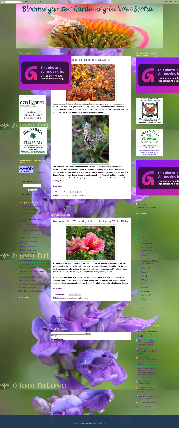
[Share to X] (76, 192)
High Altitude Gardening (148, 396)
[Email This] (71, 192)
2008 (141, 311)
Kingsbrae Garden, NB (28, 254)
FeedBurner (37, 194)
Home (91, 317)
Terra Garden (144, 358)
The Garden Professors (28, 287)
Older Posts (124, 317)
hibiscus (62, 298)
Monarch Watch (25, 257)
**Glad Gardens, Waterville (30, 206)
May (143, 283)
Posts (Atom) (66, 323)
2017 (141, 217)
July (143, 276)
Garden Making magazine (29, 234)
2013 (141, 233)
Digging (141, 330)
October (144, 268)
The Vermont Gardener (147, 403)
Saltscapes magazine (27, 280)
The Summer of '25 (145, 398)
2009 (141, 308)
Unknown (142, 204)
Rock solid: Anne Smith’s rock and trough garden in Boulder (148, 334)
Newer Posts (57, 317)
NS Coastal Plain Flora (28, 261)
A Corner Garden (145, 407)
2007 (141, 315)
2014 (141, 229)
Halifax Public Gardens (28, 237)
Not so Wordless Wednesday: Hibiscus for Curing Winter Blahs (90, 221)
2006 (141, 319)
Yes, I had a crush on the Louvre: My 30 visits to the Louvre (148, 362)
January (144, 299)
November (145, 247)
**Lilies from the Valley (28, 210)
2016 (141, 221)
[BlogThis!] (73, 192)
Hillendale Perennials (27, 250)
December (145, 244)
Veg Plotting (143, 349)
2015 (141, 225)
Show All (157, 410)
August (144, 272)
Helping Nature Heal (27, 246)
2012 (141, 237)
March (144, 291)
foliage (71, 195)
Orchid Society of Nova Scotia (31, 277)
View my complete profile (146, 208)
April (143, 287)
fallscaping (63, 195)
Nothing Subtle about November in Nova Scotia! (82, 59)
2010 (141, 304)
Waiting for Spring (145, 383)
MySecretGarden (145, 388)
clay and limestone (145, 340)
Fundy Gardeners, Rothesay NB (31, 230)
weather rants (80, 195)
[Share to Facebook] (78, 192)
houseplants (71, 298)
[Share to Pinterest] (80, 192)
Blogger (102, 423)
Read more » (58, 186)
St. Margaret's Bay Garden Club (32, 284)
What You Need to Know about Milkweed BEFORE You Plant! (148, 374)
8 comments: (60, 294)
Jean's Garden (144, 381)
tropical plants (82, 298)
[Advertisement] (90, 206)
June (143, 280)
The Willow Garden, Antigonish (31, 291)
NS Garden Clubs (26, 264)
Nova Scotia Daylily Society (30, 268)
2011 (141, 240)
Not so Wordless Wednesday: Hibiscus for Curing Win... (149, 261)
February (145, 295)
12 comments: (61, 192)
